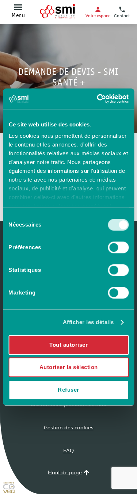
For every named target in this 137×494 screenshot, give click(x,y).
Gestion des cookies (69, 427)
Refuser (68, 390)
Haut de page (65, 473)
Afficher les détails (88, 322)
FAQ (68, 450)
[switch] (118, 247)
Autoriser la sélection (68, 367)
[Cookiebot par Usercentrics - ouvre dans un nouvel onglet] (97, 98)
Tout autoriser (68, 345)
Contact (122, 15)
